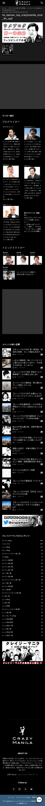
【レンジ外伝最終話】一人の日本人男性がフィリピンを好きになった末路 (27, 406)
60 (41, 354)
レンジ (14, 377)
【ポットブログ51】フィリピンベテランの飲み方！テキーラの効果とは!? (28, 504)
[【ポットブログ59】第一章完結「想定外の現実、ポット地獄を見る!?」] (6, 352)
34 (41, 442)
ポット (14, 354)
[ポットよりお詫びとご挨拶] (6, 473)
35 (41, 432)
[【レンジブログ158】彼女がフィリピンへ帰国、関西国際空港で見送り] (6, 462)
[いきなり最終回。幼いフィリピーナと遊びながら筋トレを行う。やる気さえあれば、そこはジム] (6, 363)
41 (41, 387)
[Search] (42, 3)
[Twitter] (25, 789)
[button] (3, 3)
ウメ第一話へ (28, 198)
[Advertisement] (22, 86)
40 (41, 411)
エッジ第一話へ (8, 239)
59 (41, 367)
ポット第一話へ (8, 199)
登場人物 (34, 797)
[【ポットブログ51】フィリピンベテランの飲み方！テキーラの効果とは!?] (6, 505)
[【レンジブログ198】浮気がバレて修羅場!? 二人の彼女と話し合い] (6, 375)
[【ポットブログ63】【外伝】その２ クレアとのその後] (6, 494)
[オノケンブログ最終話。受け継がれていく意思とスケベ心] (6, 386)
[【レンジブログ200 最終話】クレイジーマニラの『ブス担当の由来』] (6, 419)
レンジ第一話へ (29, 159)
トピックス (11, 797)
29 (41, 483)
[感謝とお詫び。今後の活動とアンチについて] (6, 451)
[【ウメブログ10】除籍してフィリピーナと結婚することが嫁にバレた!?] (6, 440)
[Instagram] (19, 789)
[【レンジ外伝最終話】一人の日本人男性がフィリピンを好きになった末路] (6, 407)
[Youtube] (31, 789)
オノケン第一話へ (9, 159)
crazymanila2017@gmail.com (27, 774)
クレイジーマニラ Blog (23, 797)
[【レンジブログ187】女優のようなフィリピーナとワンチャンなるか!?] (6, 396)
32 (41, 464)
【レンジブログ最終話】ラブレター (27, 481)
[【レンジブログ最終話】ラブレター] (6, 484)
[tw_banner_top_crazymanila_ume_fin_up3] (22, 42)
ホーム (4, 8)
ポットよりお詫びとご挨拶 (24, 470)
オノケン (15, 367)
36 (41, 421)
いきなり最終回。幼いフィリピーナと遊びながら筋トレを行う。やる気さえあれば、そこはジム (27, 362)
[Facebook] (13, 789)
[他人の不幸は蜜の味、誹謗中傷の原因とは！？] (6, 430)
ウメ (14, 442)
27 (41, 510)
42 (41, 377)
